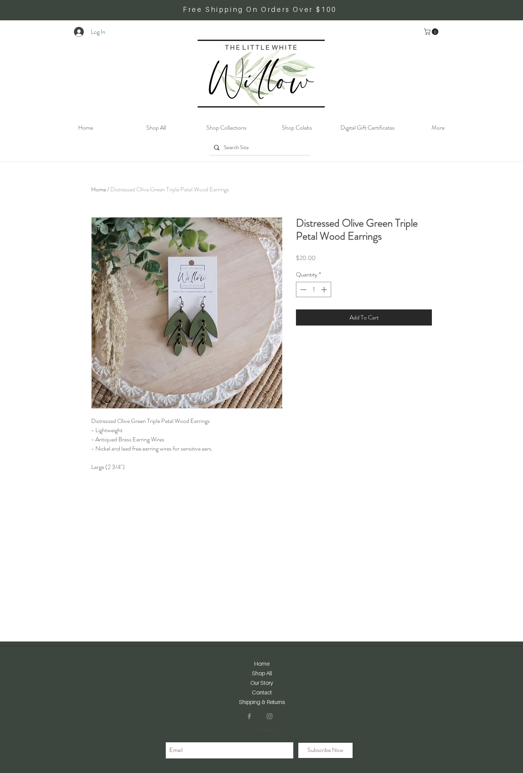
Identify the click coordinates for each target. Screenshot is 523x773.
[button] (432, 31)
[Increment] (324, 289)
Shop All (262, 672)
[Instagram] (269, 716)
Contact (262, 692)
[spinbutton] (313, 289)
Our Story (261, 682)
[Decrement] (302, 289)
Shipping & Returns (262, 701)
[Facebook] (249, 716)
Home (98, 189)
